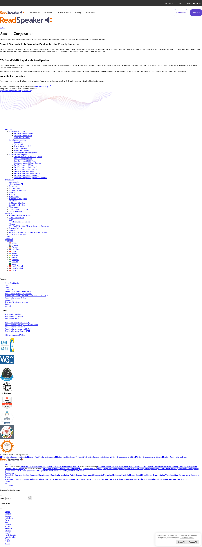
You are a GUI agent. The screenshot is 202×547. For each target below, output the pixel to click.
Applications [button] (9, 473)
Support (170, 3)
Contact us (196, 13)
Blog (11, 220)
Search (188, 3)
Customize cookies (187, 538)
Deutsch (8, 516)
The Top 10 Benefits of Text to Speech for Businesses (29, 226)
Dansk (7, 539)
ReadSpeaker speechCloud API (25, 167)
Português (8, 528)
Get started (9, 486)
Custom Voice (64, 13)
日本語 (7, 541)
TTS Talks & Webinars (17, 234)
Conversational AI (16, 184)
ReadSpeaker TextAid (22, 138)
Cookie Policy (10, 300)
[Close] (1, 495)
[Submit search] (30, 498)
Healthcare (13, 201)
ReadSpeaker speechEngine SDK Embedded (30, 178)
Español (8, 524)
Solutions (48, 13)
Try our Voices (181, 13)
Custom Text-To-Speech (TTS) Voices (28, 157)
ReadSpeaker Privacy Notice (15, 298)
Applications (9, 180)
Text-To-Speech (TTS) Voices (25, 161)
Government (14, 197)
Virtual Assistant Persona (18, 209)
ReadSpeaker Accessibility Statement (18, 294)
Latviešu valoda (10, 537)
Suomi (7, 522)
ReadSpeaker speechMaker (24, 165)
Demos (7, 237)
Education (18, 142)
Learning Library (15, 228)
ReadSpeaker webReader (23, 134)
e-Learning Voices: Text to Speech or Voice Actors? (28, 232)
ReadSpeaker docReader (23, 136)
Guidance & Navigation (18, 199)
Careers (12, 224)
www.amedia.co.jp (41, 86)
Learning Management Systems (25, 152)
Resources (90, 13)
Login (180, 3)
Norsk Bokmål (10, 535)
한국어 (7, 544)
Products (33, 13)
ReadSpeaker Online (17, 131)
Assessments (18, 144)
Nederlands (9, 518)
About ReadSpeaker (16, 218)
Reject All (181, 542)
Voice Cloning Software (23, 159)
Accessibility (14, 182)
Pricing (78, 13)
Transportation (14, 207)
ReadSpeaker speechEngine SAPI (26, 169)
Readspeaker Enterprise (18, 155)
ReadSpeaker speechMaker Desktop (27, 163)
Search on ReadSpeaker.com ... (16, 302)
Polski (7, 520)
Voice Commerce (15, 211)
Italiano (7, 526)
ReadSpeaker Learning (17, 140)
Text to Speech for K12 (22, 146)
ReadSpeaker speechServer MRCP (27, 173)
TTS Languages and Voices (19, 222)
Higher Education (20, 148)
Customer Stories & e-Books (20, 216)
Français (8, 514)
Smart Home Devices (17, 205)
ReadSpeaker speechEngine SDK (26, 176)
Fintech (12, 192)
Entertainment (14, 188)
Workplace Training (21, 150)
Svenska (8, 531)
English (198, 3)
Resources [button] (8, 477)
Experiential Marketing (17, 190)
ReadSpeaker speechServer (24, 171)
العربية (7, 533)
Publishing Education (17, 203)
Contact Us (9, 239)
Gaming (12, 194)
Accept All (193, 542)
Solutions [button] (8, 464)
